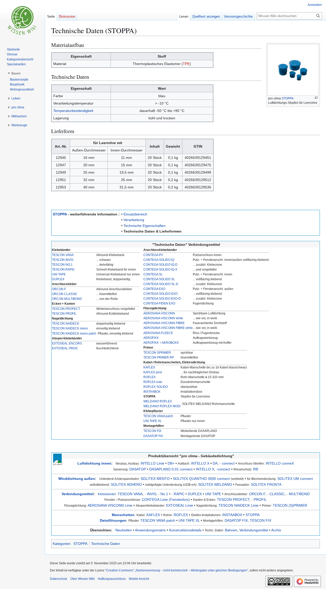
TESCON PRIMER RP (158, 357)
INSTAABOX (151, 391)
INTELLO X (200, 463)
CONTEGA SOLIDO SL (159, 279)
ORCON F (59, 289)
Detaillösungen (113, 520)
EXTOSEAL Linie (179, 505)
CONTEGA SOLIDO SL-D (160, 284)
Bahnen (231, 530)
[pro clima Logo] (57, 459)
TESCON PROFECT (66, 309)
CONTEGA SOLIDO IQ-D (160, 264)
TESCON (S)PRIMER (290, 505)
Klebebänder (107, 494)
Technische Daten (105, 544)
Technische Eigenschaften (145, 226)
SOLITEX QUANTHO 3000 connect (201, 479)
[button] (16, 73)
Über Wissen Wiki (82, 579)
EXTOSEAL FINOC (65, 348)
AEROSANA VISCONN (159, 313)
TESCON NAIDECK (65, 323)
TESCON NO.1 (62, 264)
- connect (227, 463)
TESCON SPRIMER (157, 352)
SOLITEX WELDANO (215, 484)
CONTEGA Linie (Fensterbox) (166, 499)
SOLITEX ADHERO (126, 484)
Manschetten (123, 515)
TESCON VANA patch (158, 416)
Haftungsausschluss (112, 579)
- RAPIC (177, 494)
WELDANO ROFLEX (157, 401)
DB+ (171, 463)
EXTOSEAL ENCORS (67, 343)
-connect (223, 469)
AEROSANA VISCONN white (163, 318)
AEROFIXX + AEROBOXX (161, 342)
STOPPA (288, 98)
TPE (186, 64)
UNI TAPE (59, 274)
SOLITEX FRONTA (266, 484)
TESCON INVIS (62, 260)
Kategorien (61, 544)
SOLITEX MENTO (155, 479)
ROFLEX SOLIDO (155, 387)
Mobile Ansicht (139, 579)
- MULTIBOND (298, 494)
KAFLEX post (152, 372)
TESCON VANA (63, 255)
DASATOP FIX (153, 436)
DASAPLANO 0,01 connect (171, 469)
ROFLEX (149, 377)
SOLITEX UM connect (295, 479)
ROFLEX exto (152, 382)
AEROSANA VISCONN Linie (110, 505)
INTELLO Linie (152, 463)
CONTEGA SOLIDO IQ (158, 260)
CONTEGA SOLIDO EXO (160, 294)
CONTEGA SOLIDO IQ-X (160, 269)
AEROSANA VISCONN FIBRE (164, 323)
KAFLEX (149, 367)
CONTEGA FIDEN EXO (159, 303)
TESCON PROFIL (64, 313)
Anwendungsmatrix (150, 530)
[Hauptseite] (22, 20)
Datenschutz (58, 579)
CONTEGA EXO (154, 289)
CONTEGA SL (153, 274)
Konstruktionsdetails (185, 530)
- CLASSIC (275, 494)
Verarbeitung (134, 220)
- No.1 (163, 494)
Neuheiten (123, 530)
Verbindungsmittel (77, 494)
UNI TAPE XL (152, 421)
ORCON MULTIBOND (67, 299)
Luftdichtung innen (94, 463)
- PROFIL (259, 499)
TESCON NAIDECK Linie (239, 505)
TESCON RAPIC (63, 269)
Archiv (276, 530)
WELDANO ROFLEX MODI (162, 406)
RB (255, 469)
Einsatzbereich (135, 214)
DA (215, 463)
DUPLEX (58, 279)
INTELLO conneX (280, 463)
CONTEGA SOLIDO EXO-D (162, 298)
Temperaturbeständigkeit (73, 111)
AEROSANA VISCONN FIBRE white (168, 328)
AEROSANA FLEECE (158, 333)
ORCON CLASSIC (64, 294)
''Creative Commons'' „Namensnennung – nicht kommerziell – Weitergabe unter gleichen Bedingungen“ (176, 570)
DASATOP (137, 469)
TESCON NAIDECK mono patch (74, 333)
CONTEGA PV (153, 255)
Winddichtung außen (76, 479)
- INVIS (150, 494)
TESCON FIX (152, 431)
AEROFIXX (151, 338)
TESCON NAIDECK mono (70, 328)
